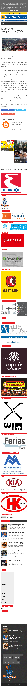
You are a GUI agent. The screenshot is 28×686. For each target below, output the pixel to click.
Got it (17, 10)
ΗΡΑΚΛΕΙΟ (3, 587)
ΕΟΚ (2, 581)
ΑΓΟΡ (2, 572)
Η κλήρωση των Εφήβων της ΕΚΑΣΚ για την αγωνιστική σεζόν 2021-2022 (15, 645)
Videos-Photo (4, 602)
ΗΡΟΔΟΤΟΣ (4, 590)
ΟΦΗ (2, 599)
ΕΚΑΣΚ (3, 578)
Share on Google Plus (9, 113)
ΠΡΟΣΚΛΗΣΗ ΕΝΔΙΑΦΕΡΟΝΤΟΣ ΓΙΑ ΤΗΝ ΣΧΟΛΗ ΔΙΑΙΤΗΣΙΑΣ (15, 637)
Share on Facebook (8, 110)
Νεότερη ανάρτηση (5, 169)
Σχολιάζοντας (14, 35)
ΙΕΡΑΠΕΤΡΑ (4, 593)
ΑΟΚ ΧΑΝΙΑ (4, 576)
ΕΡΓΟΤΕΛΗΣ (4, 584)
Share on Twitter (21, 110)
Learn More (12, 10)
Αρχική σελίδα (13, 169)
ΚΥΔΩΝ (3, 596)
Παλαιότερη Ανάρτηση (22, 169)
